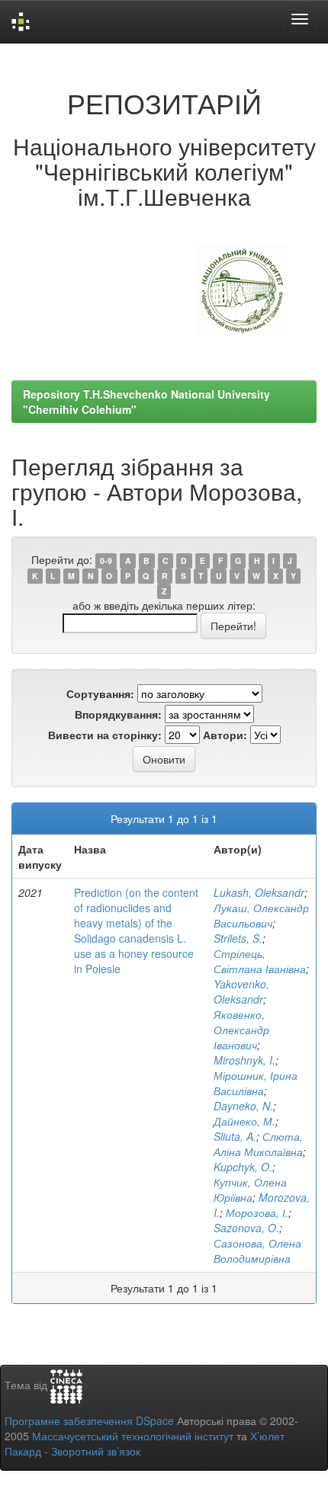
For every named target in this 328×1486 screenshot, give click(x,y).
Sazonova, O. (246, 1227)
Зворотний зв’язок (95, 1451)
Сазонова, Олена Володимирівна (257, 1250)
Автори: (225, 734)
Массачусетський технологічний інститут (132, 1435)
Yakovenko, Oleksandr (241, 991)
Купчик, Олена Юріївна (250, 1189)
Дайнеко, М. (244, 1121)
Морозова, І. (257, 1212)
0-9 (106, 560)
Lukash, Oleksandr (259, 892)
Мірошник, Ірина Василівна (255, 1083)
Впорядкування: (118, 714)
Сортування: (100, 693)
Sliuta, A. (235, 1136)
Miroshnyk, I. (244, 1060)
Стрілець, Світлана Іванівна (260, 961)
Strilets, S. (238, 938)
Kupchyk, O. (243, 1166)
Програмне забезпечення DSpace (89, 1420)
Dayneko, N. (243, 1105)
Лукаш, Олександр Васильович (261, 915)
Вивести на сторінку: (105, 734)
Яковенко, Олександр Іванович (241, 1029)
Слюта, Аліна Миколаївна (258, 1144)
